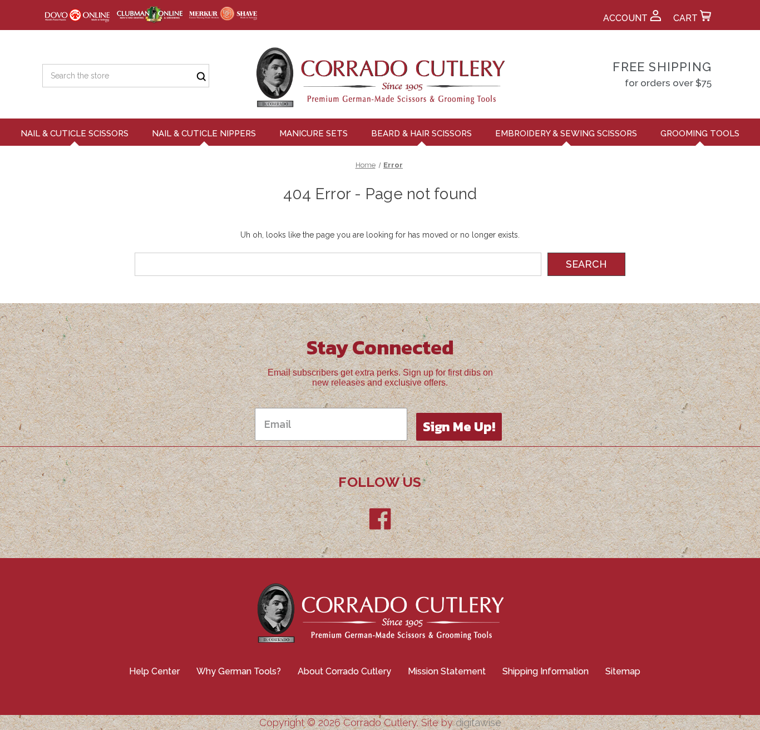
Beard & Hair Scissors (421, 134)
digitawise (478, 722)
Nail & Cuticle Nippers (204, 134)
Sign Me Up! (459, 426)
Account (626, 18)
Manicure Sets (313, 134)
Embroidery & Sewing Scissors (566, 134)
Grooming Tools (699, 134)
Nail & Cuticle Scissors (75, 134)
